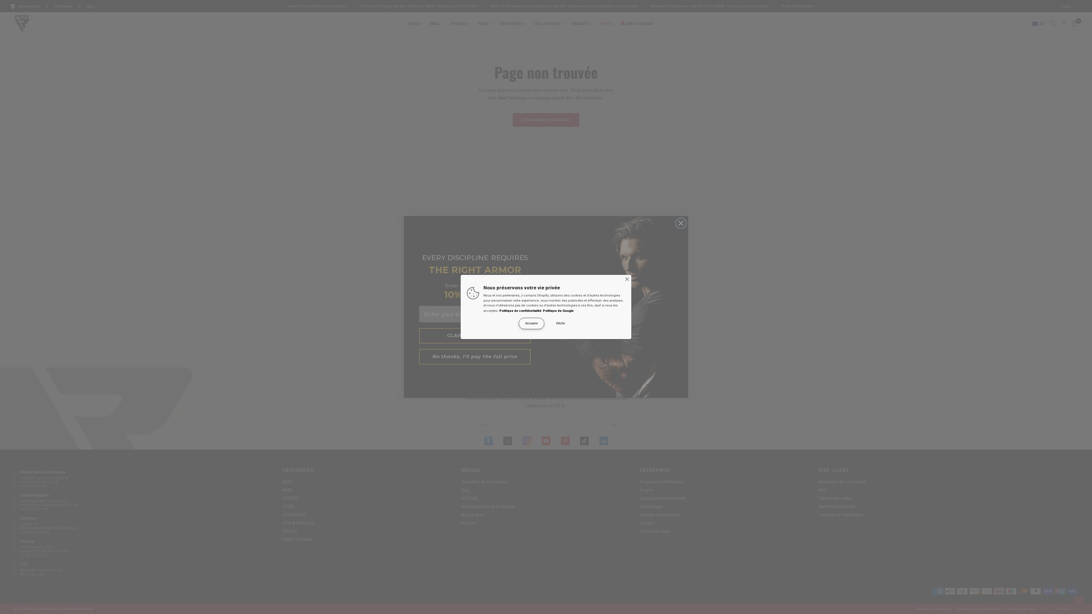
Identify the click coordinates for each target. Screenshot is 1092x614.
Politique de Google (558, 311)
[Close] (627, 279)
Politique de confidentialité (520, 311)
